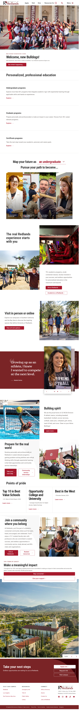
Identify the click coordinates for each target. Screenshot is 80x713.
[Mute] (54, 391)
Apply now (63, 667)
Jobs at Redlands (45, 699)
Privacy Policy (33, 707)
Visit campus (63, 675)
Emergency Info (26, 689)
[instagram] (63, 697)
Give (39, 3)
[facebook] (59, 697)
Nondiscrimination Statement (52, 707)
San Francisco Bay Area (9, 696)
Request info (64, 671)
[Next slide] (76, 656)
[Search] (62, 3)
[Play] (57, 391)
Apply (27, 3)
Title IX (24, 693)
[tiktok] (70, 697)
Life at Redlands (10, 553)
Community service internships (26, 472)
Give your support (38, 578)
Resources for (49, 3)
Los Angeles (6, 693)
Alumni (43, 693)
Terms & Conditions (41, 707)
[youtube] (74, 697)
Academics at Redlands (55, 293)
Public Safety (25, 696)
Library (24, 699)
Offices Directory (45, 689)
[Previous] (46, 391)
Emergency (61, 707)
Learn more (50, 431)
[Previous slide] (71, 656)
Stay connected (38, 574)
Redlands (5, 689)
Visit (33, 3)
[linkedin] (66, 697)
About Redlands (53, 287)
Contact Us (44, 696)
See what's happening (15, 64)
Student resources (26, 553)
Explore (8, 98)
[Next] (68, 391)
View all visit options (13, 328)
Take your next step (10, 472)
